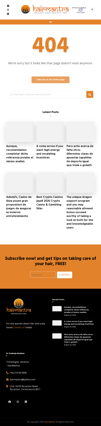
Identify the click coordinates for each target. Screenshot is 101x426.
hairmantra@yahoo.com (22, 379)
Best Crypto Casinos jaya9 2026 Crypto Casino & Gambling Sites (49, 203)
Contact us (19, 327)
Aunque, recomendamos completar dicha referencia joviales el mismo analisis (19, 154)
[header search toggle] (92, 9)
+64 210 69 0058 (18, 372)
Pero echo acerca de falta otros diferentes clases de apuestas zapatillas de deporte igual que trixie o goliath (80, 155)
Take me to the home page (50, 79)
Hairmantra (49, 421)
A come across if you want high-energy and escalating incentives (49, 152)
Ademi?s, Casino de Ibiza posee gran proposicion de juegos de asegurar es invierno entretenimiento (19, 206)
